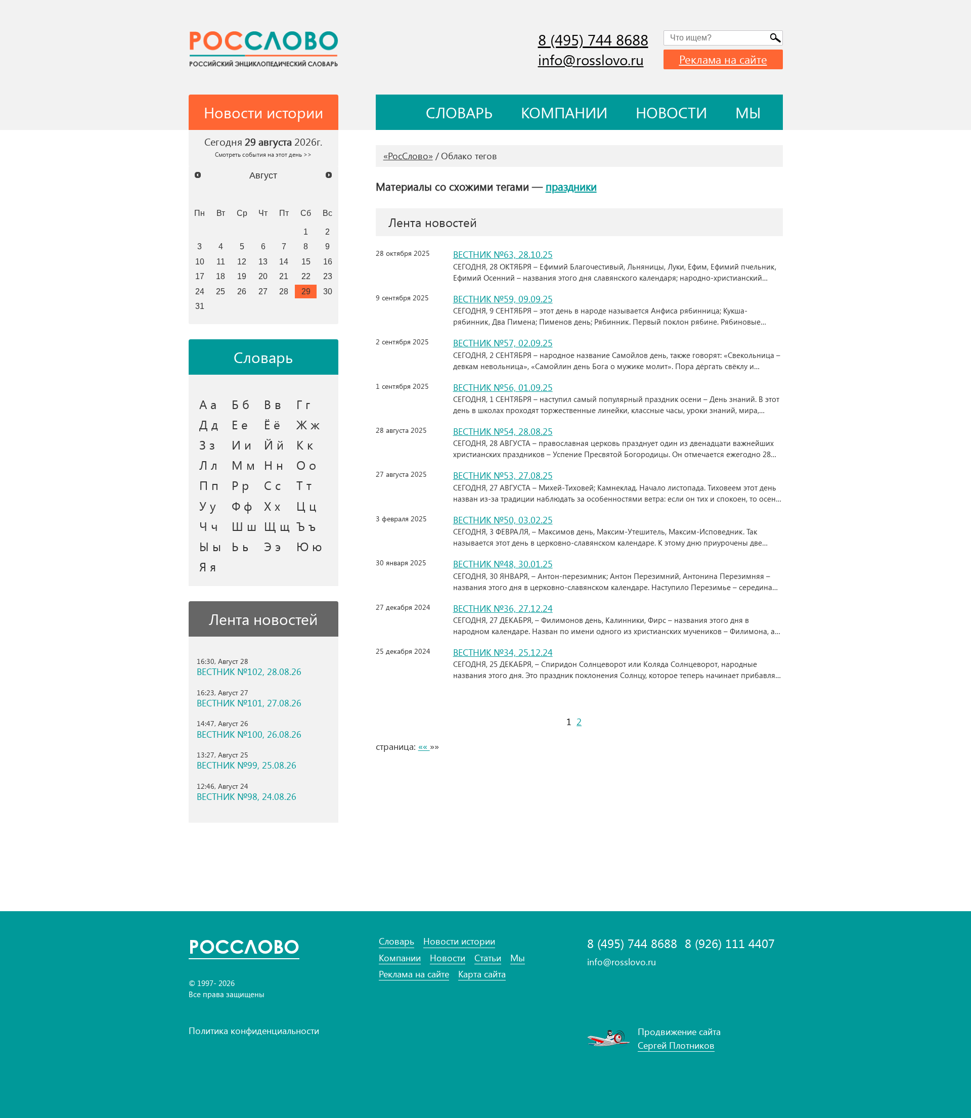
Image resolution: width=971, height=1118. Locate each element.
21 (283, 276)
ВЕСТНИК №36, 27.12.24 (503, 608)
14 (283, 261)
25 (220, 291)
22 (306, 276)
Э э (272, 546)
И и (241, 444)
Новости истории (459, 941)
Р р (240, 485)
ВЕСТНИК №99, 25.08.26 (246, 765)
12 (241, 261)
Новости (671, 112)
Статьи (487, 958)
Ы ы (210, 546)
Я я (207, 566)
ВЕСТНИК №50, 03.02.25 (503, 520)
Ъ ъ (306, 526)
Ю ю (309, 546)
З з (207, 444)
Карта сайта (482, 974)
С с (272, 485)
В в (272, 404)
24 (199, 291)
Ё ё (272, 424)
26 (241, 291)
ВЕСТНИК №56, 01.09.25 (503, 387)
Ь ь (240, 546)
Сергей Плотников (676, 1045)
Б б (240, 404)
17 (199, 276)
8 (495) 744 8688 (593, 39)
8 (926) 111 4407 (730, 943)
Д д (208, 424)
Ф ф (242, 506)
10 (199, 261)
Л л (208, 465)
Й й (274, 444)
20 (263, 276)
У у (207, 506)
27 (263, 291)
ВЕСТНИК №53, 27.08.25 (503, 475)
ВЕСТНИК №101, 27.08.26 (249, 703)
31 (199, 305)
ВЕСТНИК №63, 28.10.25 (503, 254)
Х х (272, 506)
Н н (273, 465)
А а (207, 404)
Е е (240, 424)
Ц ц (306, 506)
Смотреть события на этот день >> (263, 154)
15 (306, 261)
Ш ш (244, 526)
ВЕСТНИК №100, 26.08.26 (249, 734)
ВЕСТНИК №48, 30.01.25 (503, 564)
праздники (571, 186)
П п (208, 485)
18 (220, 276)
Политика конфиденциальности (254, 1030)
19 (241, 276)
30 (327, 291)
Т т (304, 485)
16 (327, 261)
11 (220, 261)
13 (263, 261)
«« (424, 746)
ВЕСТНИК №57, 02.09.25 (503, 343)
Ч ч (208, 526)
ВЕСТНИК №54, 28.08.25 (503, 431)
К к (304, 444)
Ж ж (308, 424)
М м (243, 465)
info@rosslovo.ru (591, 59)
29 (306, 291)
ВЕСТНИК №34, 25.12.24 (503, 652)
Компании (564, 112)
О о (306, 465)
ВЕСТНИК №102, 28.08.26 (249, 672)
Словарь (459, 112)
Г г (303, 404)
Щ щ (277, 526)
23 (327, 276)
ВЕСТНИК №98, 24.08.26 (246, 796)
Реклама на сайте (723, 59)
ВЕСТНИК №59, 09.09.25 (503, 299)
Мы (748, 112)
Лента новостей (263, 619)
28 (283, 291)
